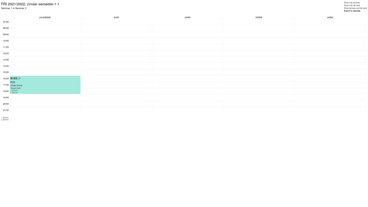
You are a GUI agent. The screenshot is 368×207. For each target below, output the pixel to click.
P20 (12, 82)
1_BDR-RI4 (14, 90)
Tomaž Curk (15, 88)
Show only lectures (352, 2)
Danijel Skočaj (16, 85)
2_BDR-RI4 (14, 92)
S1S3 (13, 78)
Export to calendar (352, 10)
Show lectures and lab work (355, 8)
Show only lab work (352, 5)
